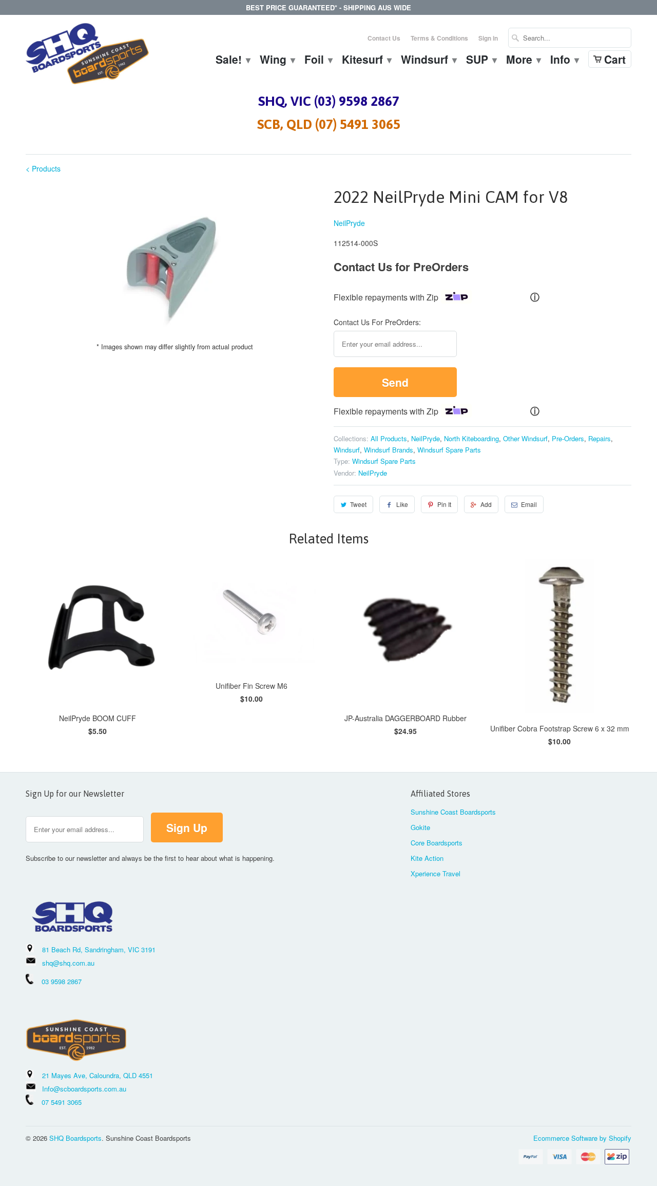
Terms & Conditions (439, 38)
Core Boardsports (436, 843)
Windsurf (428, 60)
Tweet (358, 504)
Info (564, 60)
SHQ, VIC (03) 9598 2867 (328, 101)
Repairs (599, 438)
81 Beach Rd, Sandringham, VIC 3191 (99, 949)
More (523, 60)
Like (402, 504)
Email (529, 504)
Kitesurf (366, 60)
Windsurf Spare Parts (449, 450)
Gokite (420, 827)
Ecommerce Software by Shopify (582, 1138)
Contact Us (384, 38)
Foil (318, 60)
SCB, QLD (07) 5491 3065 (328, 124)
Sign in (488, 38)
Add (486, 504)
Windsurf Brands (388, 450)
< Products (43, 168)
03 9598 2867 (62, 981)
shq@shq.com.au (68, 963)
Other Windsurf (525, 438)
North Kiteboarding (471, 438)
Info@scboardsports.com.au (84, 1089)
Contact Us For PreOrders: (377, 322)
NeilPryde (349, 223)
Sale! (232, 60)
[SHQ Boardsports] (87, 56)
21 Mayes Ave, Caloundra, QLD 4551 (97, 1075)
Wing (277, 60)
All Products (389, 438)
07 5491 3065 (57, 1102)
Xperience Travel (435, 873)
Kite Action (427, 858)
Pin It (444, 504)
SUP (481, 60)
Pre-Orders (568, 438)
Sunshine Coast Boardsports (453, 812)
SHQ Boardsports (75, 1138)
